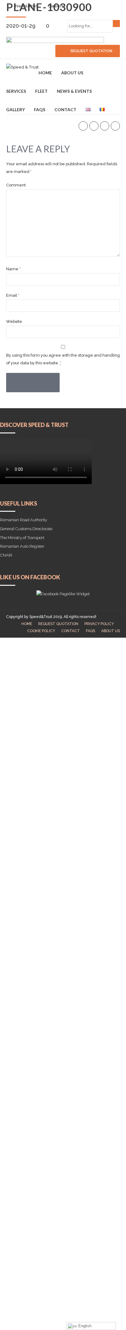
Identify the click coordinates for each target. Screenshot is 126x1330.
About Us (72, 72)
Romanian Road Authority (23, 520)
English (84, 1326)
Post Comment (33, 382)
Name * (13, 269)
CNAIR (6, 555)
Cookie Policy (41, 631)
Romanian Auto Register (22, 546)
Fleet (41, 91)
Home (45, 72)
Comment (16, 185)
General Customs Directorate (26, 528)
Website (14, 321)
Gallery (15, 109)
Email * (12, 295)
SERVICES (16, 91)
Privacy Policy (99, 624)
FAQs (39, 109)
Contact (65, 109)
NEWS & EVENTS (74, 91)
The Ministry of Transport (22, 537)
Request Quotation (58, 624)
